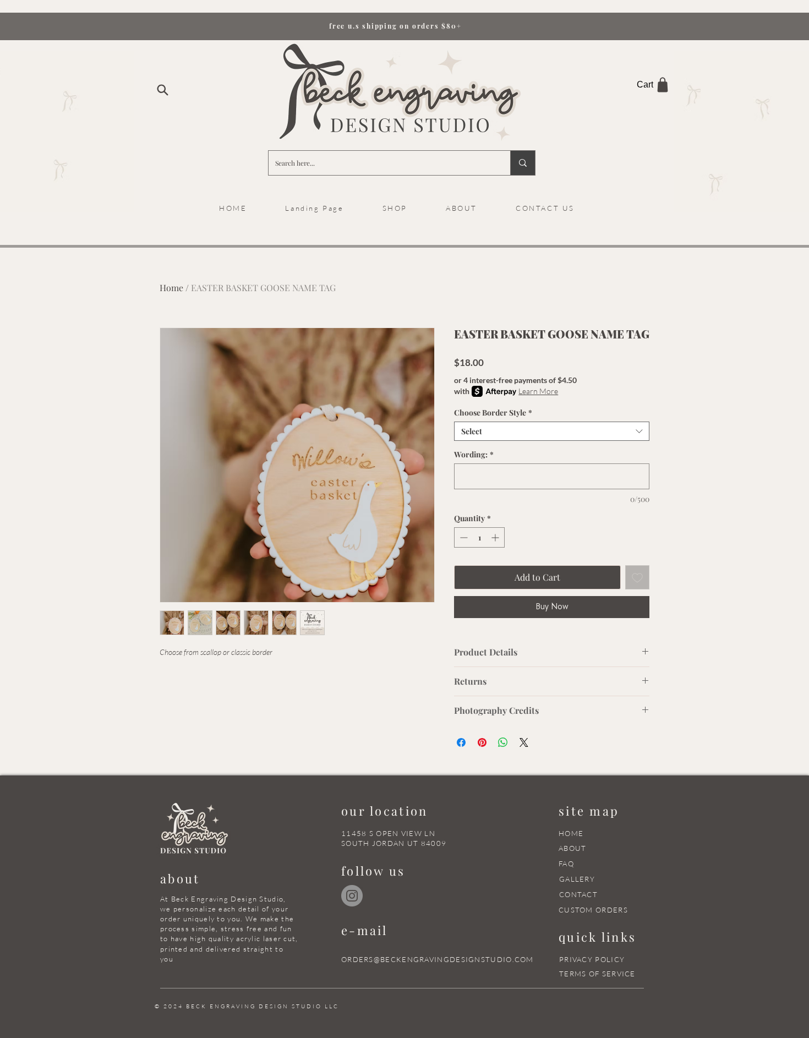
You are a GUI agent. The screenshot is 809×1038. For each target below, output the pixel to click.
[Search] (162, 90)
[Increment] (496, 537)
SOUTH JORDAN (373, 843)
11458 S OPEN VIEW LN (388, 833)
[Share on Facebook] (461, 742)
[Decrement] (462, 537)
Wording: (474, 454)
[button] (461, 208)
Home (171, 287)
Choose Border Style (493, 412)
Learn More (538, 391)
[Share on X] (524, 742)
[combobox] (551, 431)
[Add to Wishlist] (637, 577)
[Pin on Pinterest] (482, 742)
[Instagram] (352, 895)
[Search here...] (522, 163)
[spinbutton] (479, 537)
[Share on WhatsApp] (503, 742)
